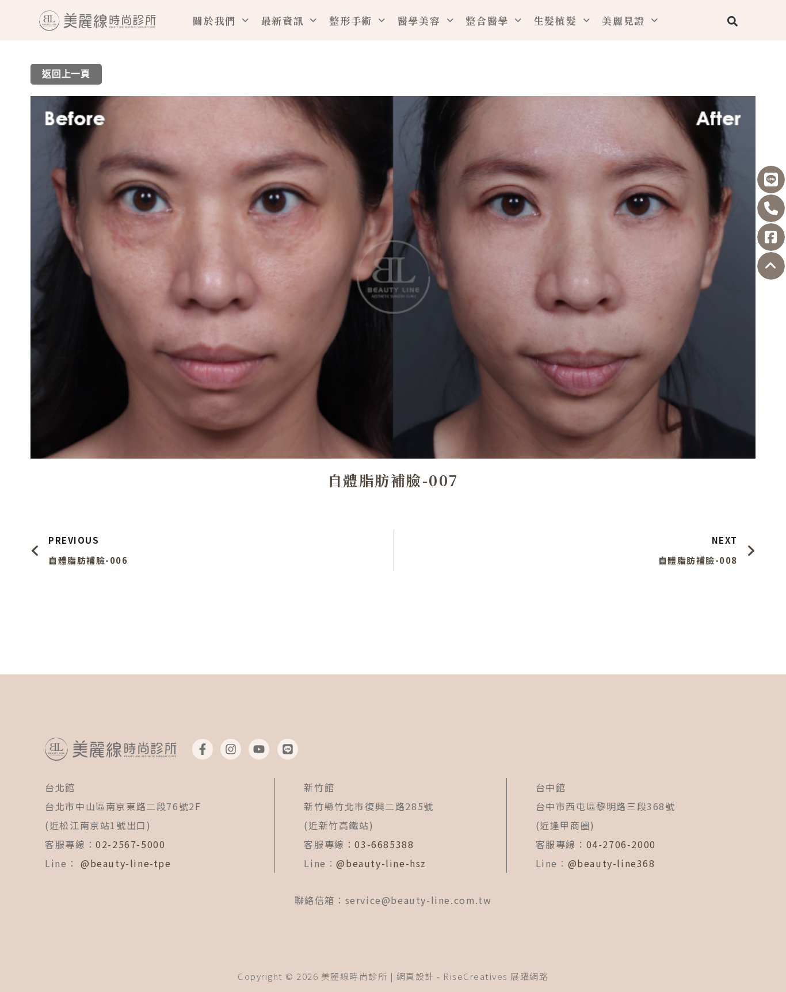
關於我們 (214, 20)
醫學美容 (419, 20)
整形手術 (350, 20)
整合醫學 (487, 20)
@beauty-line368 (611, 863)
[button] (732, 21)
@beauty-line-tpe (126, 863)
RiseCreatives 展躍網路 (495, 976)
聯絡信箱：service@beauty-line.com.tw (393, 900)
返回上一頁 (66, 74)
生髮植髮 (555, 20)
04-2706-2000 (621, 844)
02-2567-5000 (130, 844)
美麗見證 (623, 20)
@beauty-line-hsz (381, 863)
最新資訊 (282, 20)
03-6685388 (384, 844)
